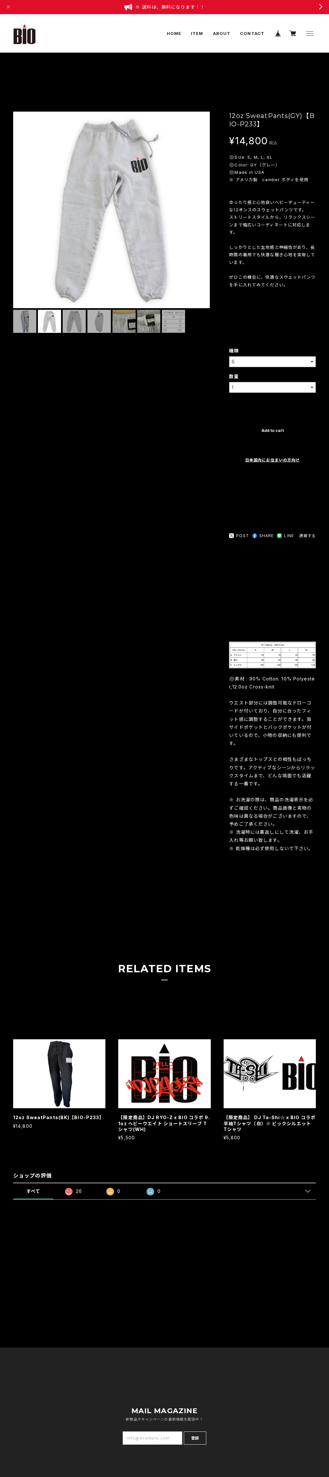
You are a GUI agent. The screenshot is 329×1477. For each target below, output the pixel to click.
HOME (174, 33)
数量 (234, 376)
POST (242, 535)
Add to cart (273, 430)
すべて (33, 1191)
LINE (289, 535)
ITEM (197, 33)
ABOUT (222, 33)
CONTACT (252, 33)
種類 (234, 350)
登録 (195, 1438)
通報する (307, 535)
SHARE (266, 535)
